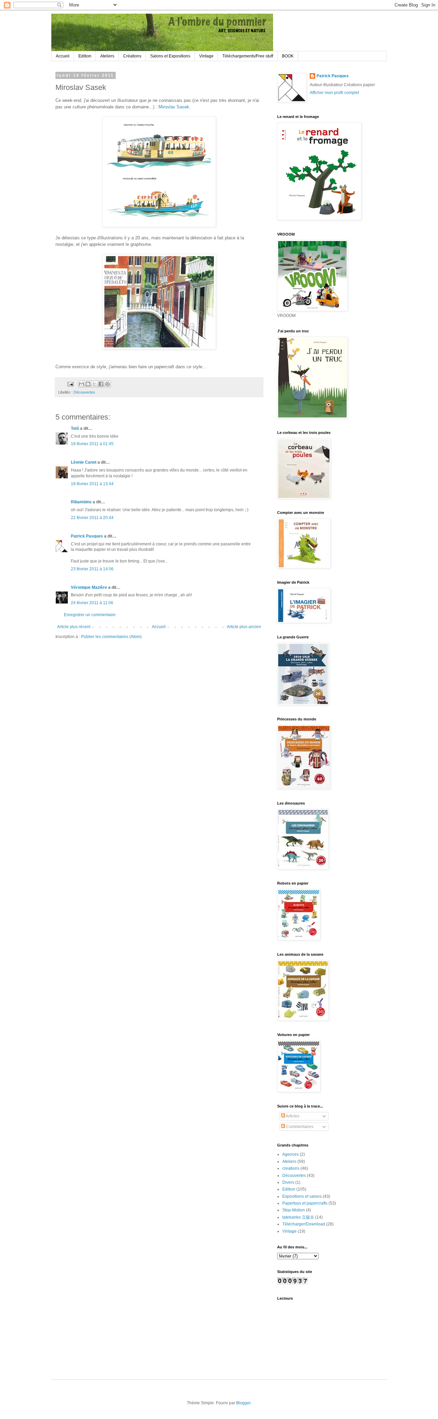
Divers (288, 1182)
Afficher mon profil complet (334, 92)
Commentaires (299, 1126)
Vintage (206, 56)
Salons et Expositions (170, 56)
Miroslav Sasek (173, 106)
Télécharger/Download (303, 1224)
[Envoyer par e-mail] (81, 384)
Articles (292, 1116)
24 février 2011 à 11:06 (92, 602)
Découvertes (84, 392)
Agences (290, 1154)
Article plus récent (73, 626)
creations (290, 1168)
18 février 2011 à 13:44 (92, 483)
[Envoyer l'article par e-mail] (70, 384)
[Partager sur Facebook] (101, 384)
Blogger (243, 1403)
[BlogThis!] (88, 384)
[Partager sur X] (94, 384)
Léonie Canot (83, 462)
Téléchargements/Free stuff (247, 56)
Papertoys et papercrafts (304, 1203)
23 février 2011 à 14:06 (92, 569)
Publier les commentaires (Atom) (111, 636)
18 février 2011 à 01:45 (92, 443)
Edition (84, 56)
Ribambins (81, 502)
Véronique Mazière (89, 587)
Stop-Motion (293, 1210)
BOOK (288, 56)
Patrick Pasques (87, 536)
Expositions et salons (302, 1196)
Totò (75, 428)
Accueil (62, 56)
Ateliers (107, 56)
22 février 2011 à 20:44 (92, 517)
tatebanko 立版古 (298, 1217)
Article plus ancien (244, 626)
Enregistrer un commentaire (90, 614)
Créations (132, 56)
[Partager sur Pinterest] (107, 384)
